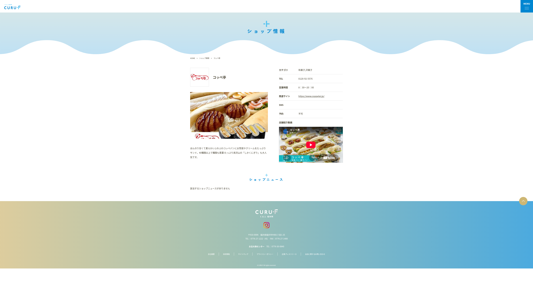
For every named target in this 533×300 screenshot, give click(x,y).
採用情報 (226, 254)
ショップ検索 (204, 58)
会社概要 (211, 254)
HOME (192, 58)
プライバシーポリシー (265, 254)
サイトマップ (243, 254)
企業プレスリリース (289, 254)
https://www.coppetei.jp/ (311, 96)
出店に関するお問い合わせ (315, 254)
